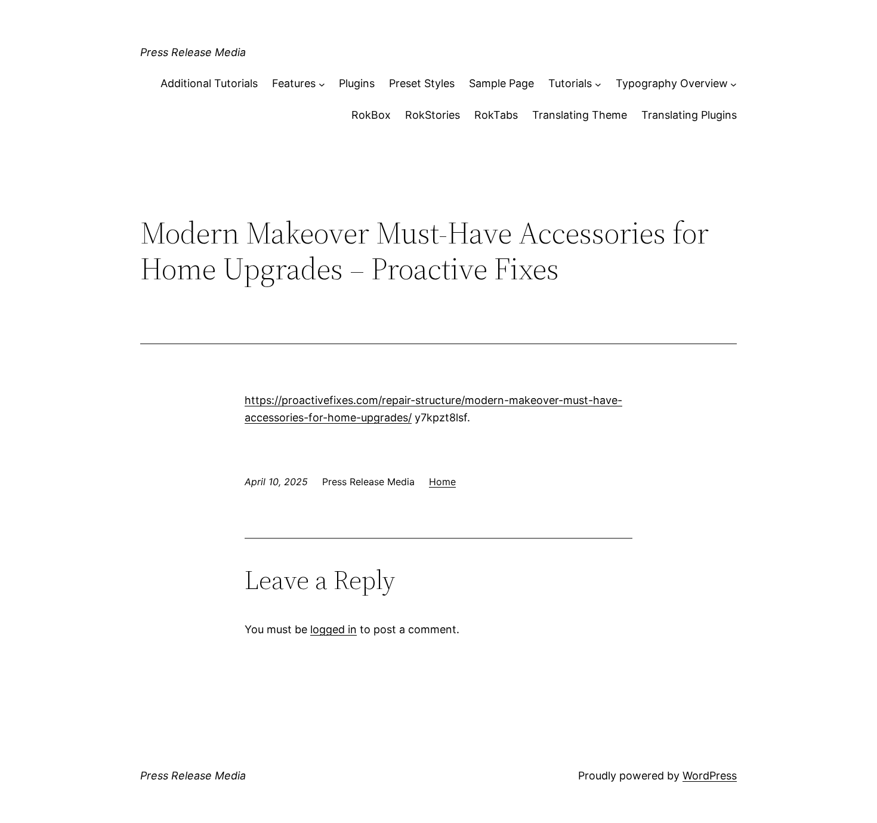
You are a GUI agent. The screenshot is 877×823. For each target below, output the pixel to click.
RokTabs (496, 115)
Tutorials (570, 83)
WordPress (710, 775)
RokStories (432, 115)
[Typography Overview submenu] (733, 84)
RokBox (371, 115)
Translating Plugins (689, 115)
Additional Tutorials (209, 83)
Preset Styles (422, 83)
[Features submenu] (322, 84)
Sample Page (501, 83)
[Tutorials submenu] (598, 84)
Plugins (357, 83)
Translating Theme (579, 115)
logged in (333, 629)
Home (442, 482)
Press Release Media (193, 52)
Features (294, 83)
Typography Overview (672, 83)
